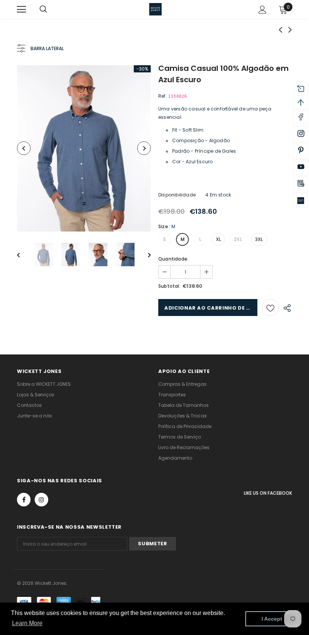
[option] (84, 148)
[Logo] (155, 9)
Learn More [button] (27, 623)
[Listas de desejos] (270, 307)
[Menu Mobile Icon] (21, 9)
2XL (238, 239)
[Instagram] (41, 499)
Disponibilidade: (177, 195)
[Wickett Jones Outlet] (300, 200)
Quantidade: (173, 259)
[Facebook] (24, 499)
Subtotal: (169, 286)
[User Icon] (262, 10)
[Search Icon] (51, 9)
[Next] (144, 148)
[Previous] (24, 148)
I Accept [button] (272, 619)
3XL (259, 239)
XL (218, 239)
